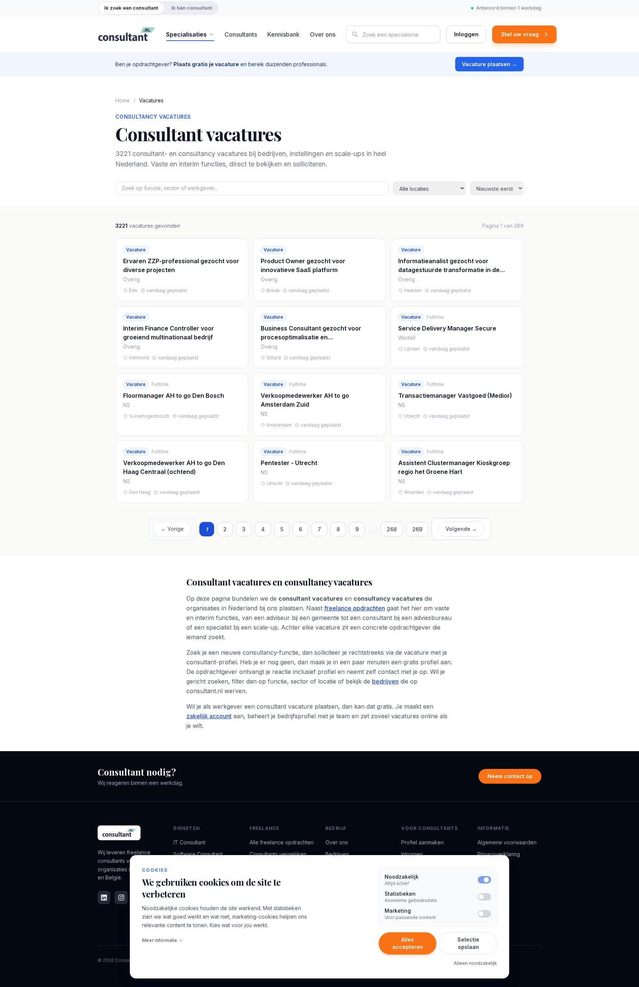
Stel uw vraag (520, 34)
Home (122, 100)
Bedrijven (337, 854)
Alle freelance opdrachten (282, 842)
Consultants (240, 34)
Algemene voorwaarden (507, 842)
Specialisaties (186, 34)
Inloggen (466, 34)
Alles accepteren (407, 943)
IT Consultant (189, 842)
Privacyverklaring (498, 854)
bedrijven (385, 681)
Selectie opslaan (468, 943)
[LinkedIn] (104, 897)
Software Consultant (198, 854)
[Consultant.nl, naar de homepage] (127, 34)
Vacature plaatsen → (489, 64)
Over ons (322, 34)
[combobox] (393, 34)
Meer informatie (159, 940)
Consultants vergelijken (278, 854)
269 (417, 529)
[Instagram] (121, 897)
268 (392, 529)
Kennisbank (283, 34)
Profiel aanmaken (422, 842)
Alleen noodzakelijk (475, 963)
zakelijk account (208, 716)
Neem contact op (509, 776)
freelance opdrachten (354, 608)
